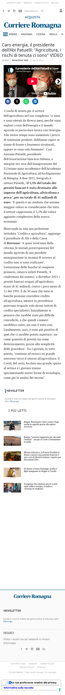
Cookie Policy (47, 663)
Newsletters (31, 11)
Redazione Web (19, 60)
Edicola (41, 667)
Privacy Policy (27, 667)
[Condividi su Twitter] (17, 101)
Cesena (5, 60)
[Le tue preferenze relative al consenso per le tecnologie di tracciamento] (60, 690)
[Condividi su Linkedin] (35, 101)
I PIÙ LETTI (17, 410)
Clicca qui (14, 401)
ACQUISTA (32, 17)
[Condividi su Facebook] (8, 101)
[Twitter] (8, 10)
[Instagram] (14, 10)
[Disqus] (32, 544)
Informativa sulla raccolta (18, 687)
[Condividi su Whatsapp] (26, 101)
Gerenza (33, 663)
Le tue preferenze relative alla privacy (34, 682)
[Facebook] (3, 10)
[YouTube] (20, 10)
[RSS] (43, 649)
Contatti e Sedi (18, 663)
